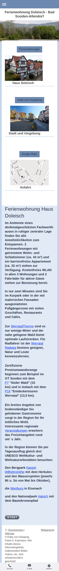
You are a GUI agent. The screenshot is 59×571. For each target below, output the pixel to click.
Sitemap (9, 533)
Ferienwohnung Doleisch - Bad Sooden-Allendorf (29, 14)
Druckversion (16, 530)
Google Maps (29, 154)
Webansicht (47, 530)
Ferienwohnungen (29, 49)
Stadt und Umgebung (29, 99)
